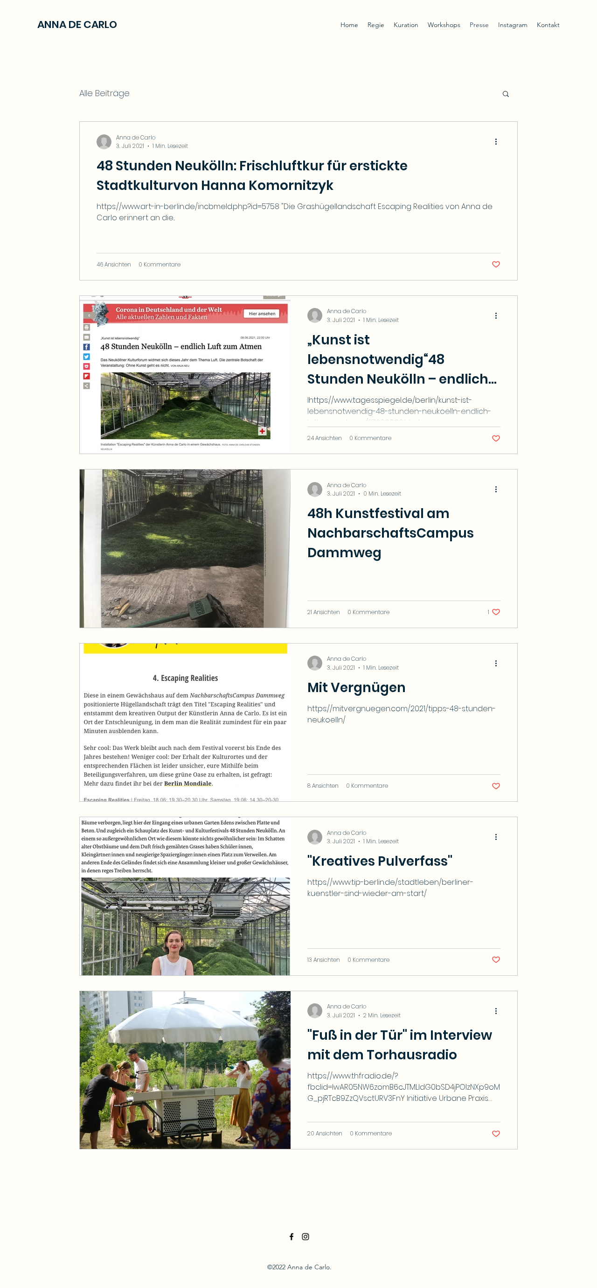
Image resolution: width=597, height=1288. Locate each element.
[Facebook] (291, 1236)
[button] (505, 94)
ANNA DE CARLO (77, 24)
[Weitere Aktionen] (499, 141)
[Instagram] (305, 1236)
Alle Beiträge (104, 93)
